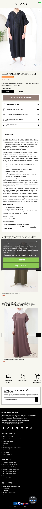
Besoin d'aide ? (12, 125)
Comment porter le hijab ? (10, 462)
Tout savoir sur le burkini (9, 471)
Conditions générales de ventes (12, 448)
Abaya (17, 420)
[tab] (21, 134)
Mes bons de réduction (9, 493)
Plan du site (6, 452)
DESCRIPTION (9, 134)
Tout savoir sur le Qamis (9, 473)
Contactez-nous (7, 454)
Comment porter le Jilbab (10, 465)
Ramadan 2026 (7, 478)
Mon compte (6, 495)
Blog (4, 476)
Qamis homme (8, 140)
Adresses (5, 490)
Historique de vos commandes (11, 486)
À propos (5, 443)
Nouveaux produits (8, 437)
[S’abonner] (36, 399)
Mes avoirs (6, 488)
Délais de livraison (8, 441)
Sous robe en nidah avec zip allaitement (13, 359)
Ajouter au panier (21, 97)
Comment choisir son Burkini (11, 469)
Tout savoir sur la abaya (9, 467)
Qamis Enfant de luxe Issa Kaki (11, 294)
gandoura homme (21, 149)
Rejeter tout (21, 266)
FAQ (4, 445)
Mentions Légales (8, 450)
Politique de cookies (10, 255)
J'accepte (21, 260)
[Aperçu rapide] (21, 291)
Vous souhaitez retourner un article (13, 439)
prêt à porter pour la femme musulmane (24, 415)
